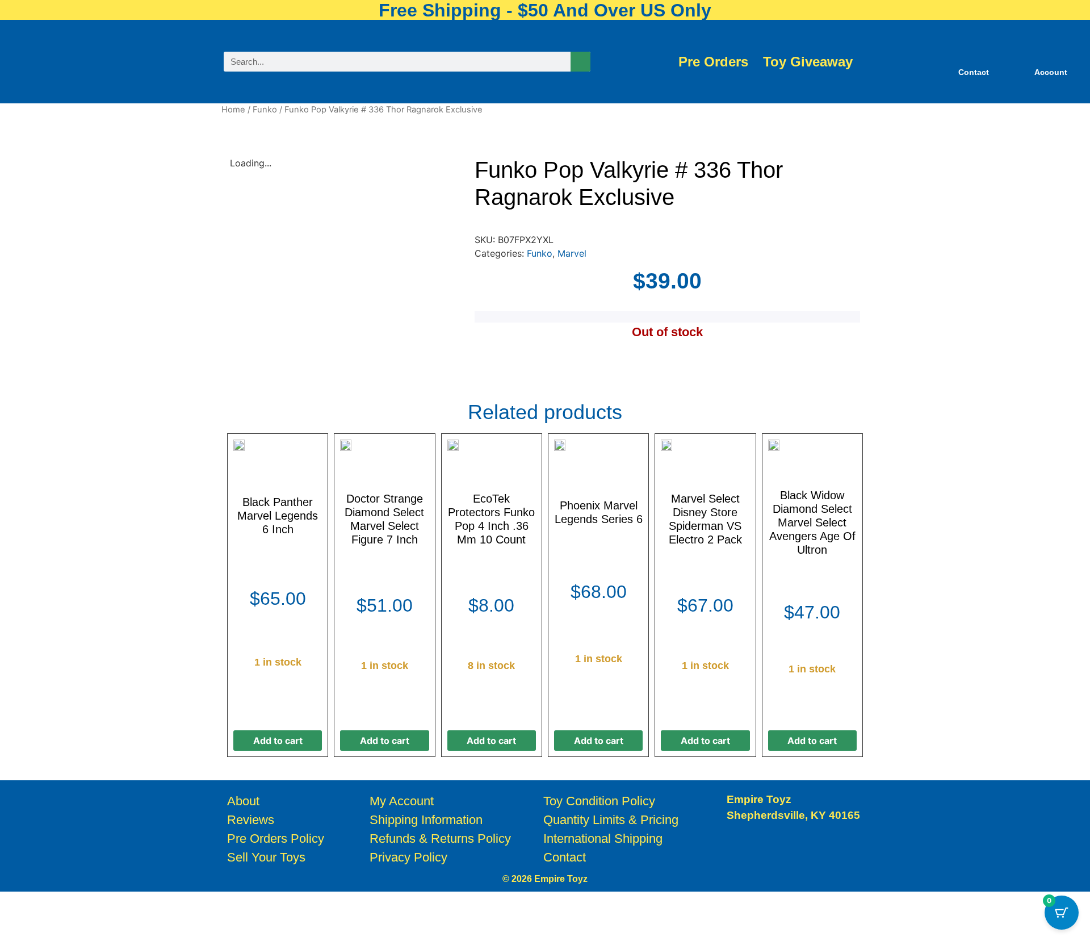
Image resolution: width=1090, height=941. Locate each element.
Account (1050, 72)
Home (233, 109)
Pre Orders (713, 62)
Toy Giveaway (808, 62)
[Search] (580, 62)
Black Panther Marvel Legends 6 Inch (277, 516)
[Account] (1050, 54)
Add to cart (278, 740)
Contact (973, 72)
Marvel (571, 253)
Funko (265, 109)
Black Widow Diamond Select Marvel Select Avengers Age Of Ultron (812, 522)
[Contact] (973, 54)
